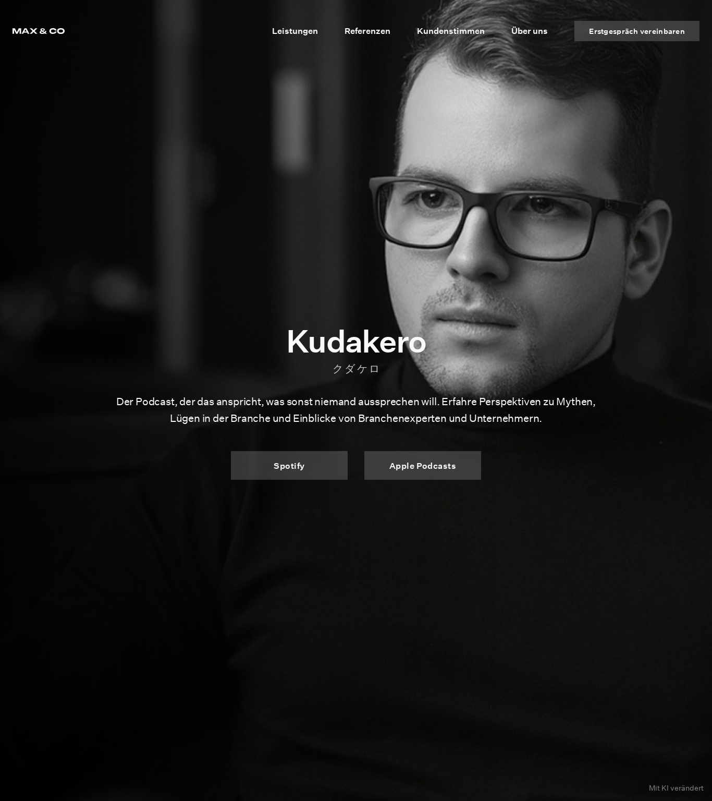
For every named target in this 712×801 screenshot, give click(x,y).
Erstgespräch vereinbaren (637, 31)
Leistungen (295, 30)
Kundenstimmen (451, 30)
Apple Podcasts (423, 465)
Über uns (529, 30)
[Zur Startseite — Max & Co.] (39, 31)
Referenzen (367, 30)
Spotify (289, 465)
